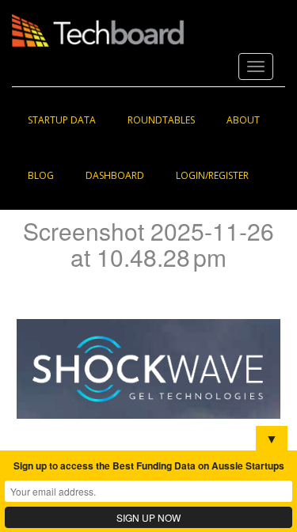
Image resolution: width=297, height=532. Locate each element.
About (243, 120)
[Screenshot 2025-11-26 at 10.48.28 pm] (149, 367)
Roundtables (161, 120)
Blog (41, 175)
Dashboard (115, 175)
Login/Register (212, 175)
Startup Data (62, 120)
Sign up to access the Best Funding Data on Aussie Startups (148, 465)
